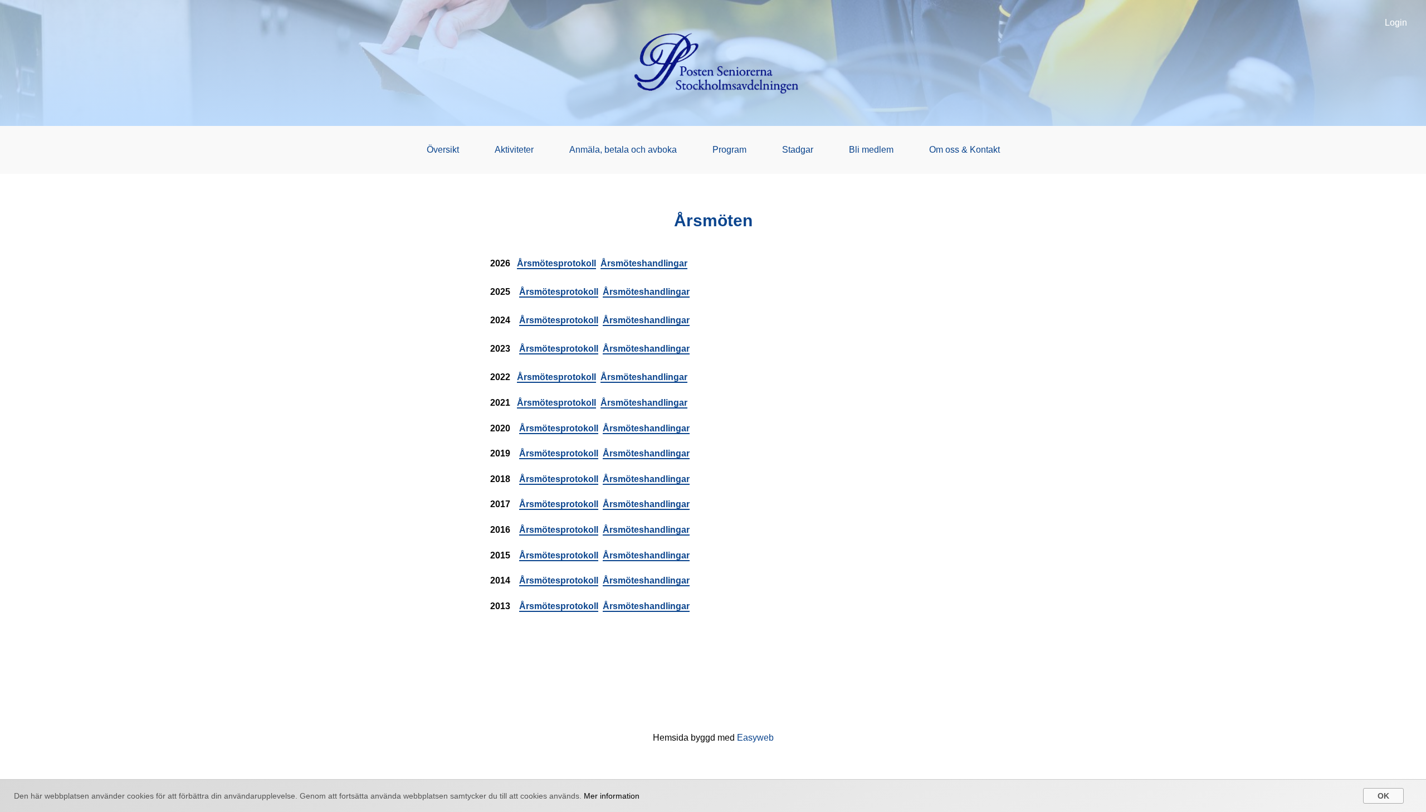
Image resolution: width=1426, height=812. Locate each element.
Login (1396, 22)
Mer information (611, 795)
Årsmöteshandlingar (643, 263)
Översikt (443, 149)
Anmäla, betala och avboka (623, 149)
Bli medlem (871, 149)
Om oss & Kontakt (964, 149)
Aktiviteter (514, 149)
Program (729, 149)
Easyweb (755, 737)
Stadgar (797, 149)
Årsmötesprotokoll (556, 263)
